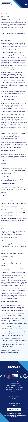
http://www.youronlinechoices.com (9, 138)
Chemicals (14, 392)
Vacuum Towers (14, 398)
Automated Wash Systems (14, 381)
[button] (22, 211)
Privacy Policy (14, 401)
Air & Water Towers (14, 396)
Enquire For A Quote (14, 409)
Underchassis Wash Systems (14, 389)
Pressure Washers (14, 383)
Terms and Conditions (14, 403)
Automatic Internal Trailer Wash (14, 387)
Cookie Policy (14, 405)
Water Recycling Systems (14, 385)
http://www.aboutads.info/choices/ (9, 136)
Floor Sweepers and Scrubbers (14, 394)
